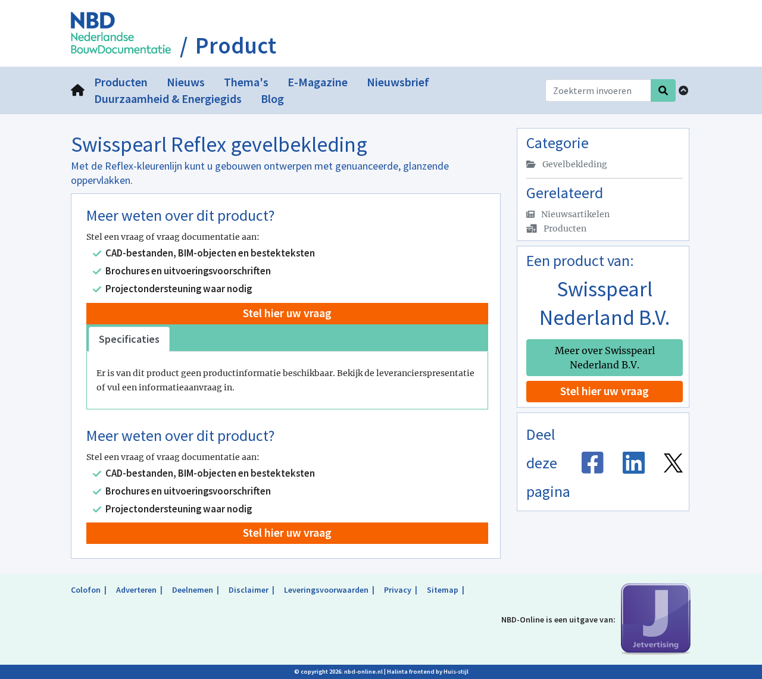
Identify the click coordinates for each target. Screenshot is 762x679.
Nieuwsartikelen (574, 214)
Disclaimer (248, 589)
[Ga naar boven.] (683, 90)
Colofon (86, 589)
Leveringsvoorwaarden (326, 589)
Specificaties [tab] (129, 339)
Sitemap (442, 589)
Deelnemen (192, 589)
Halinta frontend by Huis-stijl (428, 671)
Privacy (397, 589)
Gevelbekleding (574, 164)
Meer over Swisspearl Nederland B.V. (605, 358)
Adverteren (136, 589)
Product (235, 46)
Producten (564, 228)
